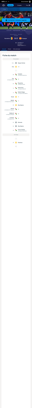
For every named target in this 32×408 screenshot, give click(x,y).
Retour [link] (4, 9)
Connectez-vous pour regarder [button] (17, 20)
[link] (10, 5)
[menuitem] (11, 5)
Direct (9, 49)
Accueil (4, 49)
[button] (27, 5)
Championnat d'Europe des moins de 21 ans (3, 5)
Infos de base (16, 49)
